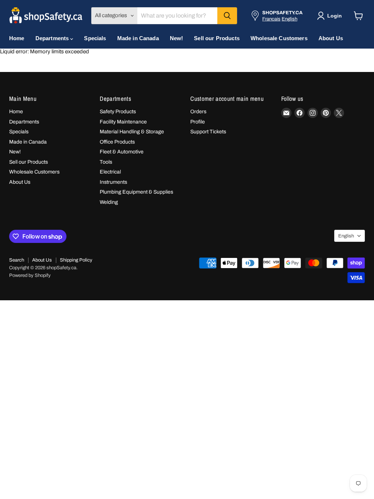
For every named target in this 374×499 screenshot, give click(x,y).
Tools (106, 162)
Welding (109, 202)
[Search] (227, 15)
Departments (52, 38)
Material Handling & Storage (132, 131)
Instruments (113, 182)
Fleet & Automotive (122, 152)
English (289, 19)
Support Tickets (208, 131)
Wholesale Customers (279, 38)
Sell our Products (217, 38)
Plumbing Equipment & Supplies (136, 192)
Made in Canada (138, 38)
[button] (331, 15)
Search (16, 260)
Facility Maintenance (123, 122)
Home (16, 38)
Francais (271, 19)
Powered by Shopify (30, 275)
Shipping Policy (76, 260)
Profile (197, 122)
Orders (198, 111)
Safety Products (118, 111)
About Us (330, 38)
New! (176, 38)
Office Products (117, 142)
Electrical (110, 172)
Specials (95, 38)
